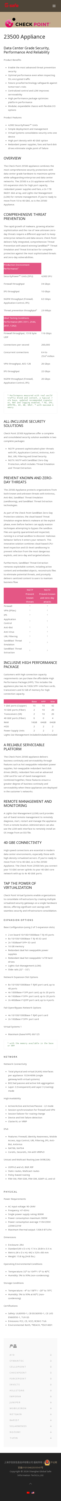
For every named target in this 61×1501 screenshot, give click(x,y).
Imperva (15, 1396)
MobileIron (18, 1408)
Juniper (15, 1402)
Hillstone (17, 1390)
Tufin (14, 1437)
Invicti (15, 1384)
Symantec (17, 1360)
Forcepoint (18, 1378)
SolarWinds (18, 1426)
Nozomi (15, 1431)
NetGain (16, 1414)
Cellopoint (18, 1366)
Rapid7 (14, 1420)
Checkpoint (18, 1372)
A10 (12, 1354)
